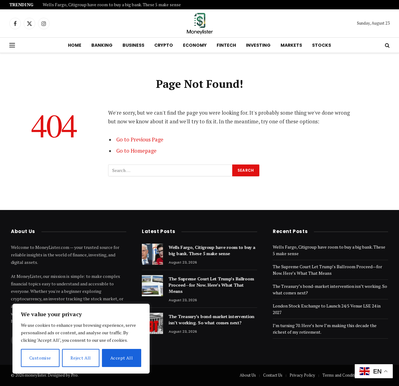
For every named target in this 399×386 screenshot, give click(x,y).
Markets (291, 45)
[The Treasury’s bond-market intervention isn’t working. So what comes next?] (152, 323)
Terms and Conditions (342, 375)
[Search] (387, 45)
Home (74, 45)
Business (133, 45)
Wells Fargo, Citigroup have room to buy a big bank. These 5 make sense (112, 4)
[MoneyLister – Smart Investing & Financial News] (199, 23)
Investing (258, 45)
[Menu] (12, 45)
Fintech (226, 45)
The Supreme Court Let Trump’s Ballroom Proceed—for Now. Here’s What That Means (211, 285)
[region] (81, 339)
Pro (74, 375)
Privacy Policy (302, 375)
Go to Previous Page (139, 139)
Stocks (321, 45)
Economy (195, 45)
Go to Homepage (136, 150)
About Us (248, 375)
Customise (40, 358)
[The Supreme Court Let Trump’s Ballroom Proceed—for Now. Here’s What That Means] (152, 285)
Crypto (163, 45)
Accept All (121, 358)
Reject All (80, 358)
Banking (102, 45)
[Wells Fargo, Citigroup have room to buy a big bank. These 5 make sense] (152, 254)
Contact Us (272, 375)
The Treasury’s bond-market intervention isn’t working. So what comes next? (211, 319)
